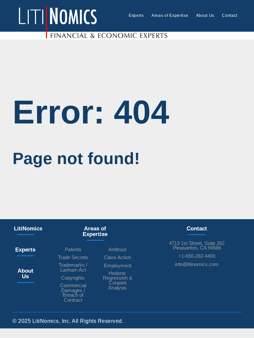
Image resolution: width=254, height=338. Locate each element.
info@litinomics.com (197, 264)
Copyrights (73, 278)
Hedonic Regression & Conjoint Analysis (117, 280)
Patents (73, 249)
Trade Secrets (73, 257)
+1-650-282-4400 (196, 256)
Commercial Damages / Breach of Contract (73, 293)
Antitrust (117, 249)
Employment (117, 265)
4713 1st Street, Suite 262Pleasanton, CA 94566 (197, 246)
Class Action (117, 257)
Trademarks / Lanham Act (73, 267)
